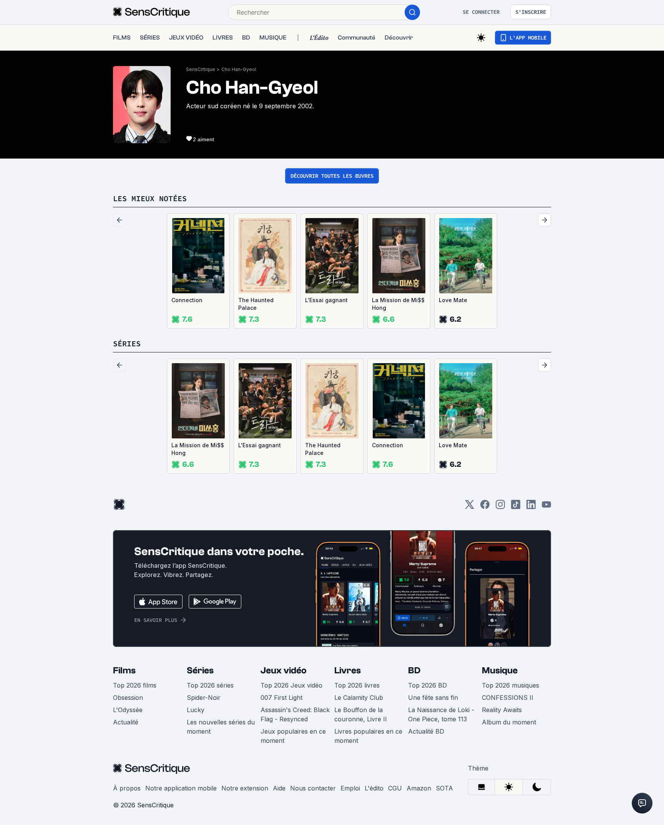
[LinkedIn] (531, 507)
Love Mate (453, 300)
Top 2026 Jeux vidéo (291, 685)
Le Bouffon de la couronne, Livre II (360, 714)
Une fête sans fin (433, 697)
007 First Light (281, 697)
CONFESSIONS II (507, 697)
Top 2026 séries (210, 685)
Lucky (195, 710)
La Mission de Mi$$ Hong (398, 304)
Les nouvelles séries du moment (221, 726)
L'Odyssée (128, 710)
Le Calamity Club (358, 697)
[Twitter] (469, 507)
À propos (127, 788)
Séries (200, 670)
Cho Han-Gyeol (238, 69)
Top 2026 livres (357, 685)
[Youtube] (546, 507)
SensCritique (200, 69)
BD (414, 670)
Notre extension (244, 788)
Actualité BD (426, 731)
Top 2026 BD (427, 685)
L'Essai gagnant (326, 300)
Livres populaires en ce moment (368, 735)
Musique (500, 670)
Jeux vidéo (284, 670)
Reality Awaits (502, 710)
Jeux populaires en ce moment (293, 735)
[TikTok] (515, 507)
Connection (187, 300)
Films (124, 670)
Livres (347, 670)
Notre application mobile (181, 788)
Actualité (125, 722)
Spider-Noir (204, 697)
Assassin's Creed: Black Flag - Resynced (295, 714)
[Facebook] (485, 507)
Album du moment (509, 722)
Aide (279, 788)
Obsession (128, 697)
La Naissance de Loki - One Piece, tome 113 (441, 714)
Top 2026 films (134, 685)
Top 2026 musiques (510, 685)
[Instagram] (500, 507)
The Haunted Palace (256, 304)
